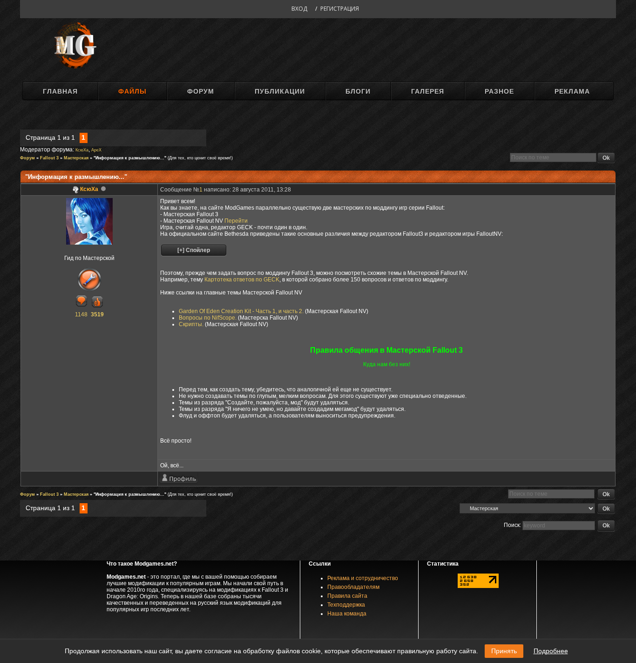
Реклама (572, 91)
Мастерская (76, 158)
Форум (200, 91)
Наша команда (346, 613)
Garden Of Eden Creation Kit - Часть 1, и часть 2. (241, 311)
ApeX (96, 150)
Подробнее (551, 651)
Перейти (236, 221)
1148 (81, 314)
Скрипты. (191, 324)
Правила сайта (347, 596)
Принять (504, 651)
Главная (60, 91)
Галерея (427, 91)
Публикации (280, 91)
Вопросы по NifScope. (208, 317)
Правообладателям (353, 587)
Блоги (358, 91)
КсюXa (81, 150)
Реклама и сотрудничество (362, 578)
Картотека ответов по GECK (241, 279)
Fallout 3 (49, 158)
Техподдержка (346, 604)
